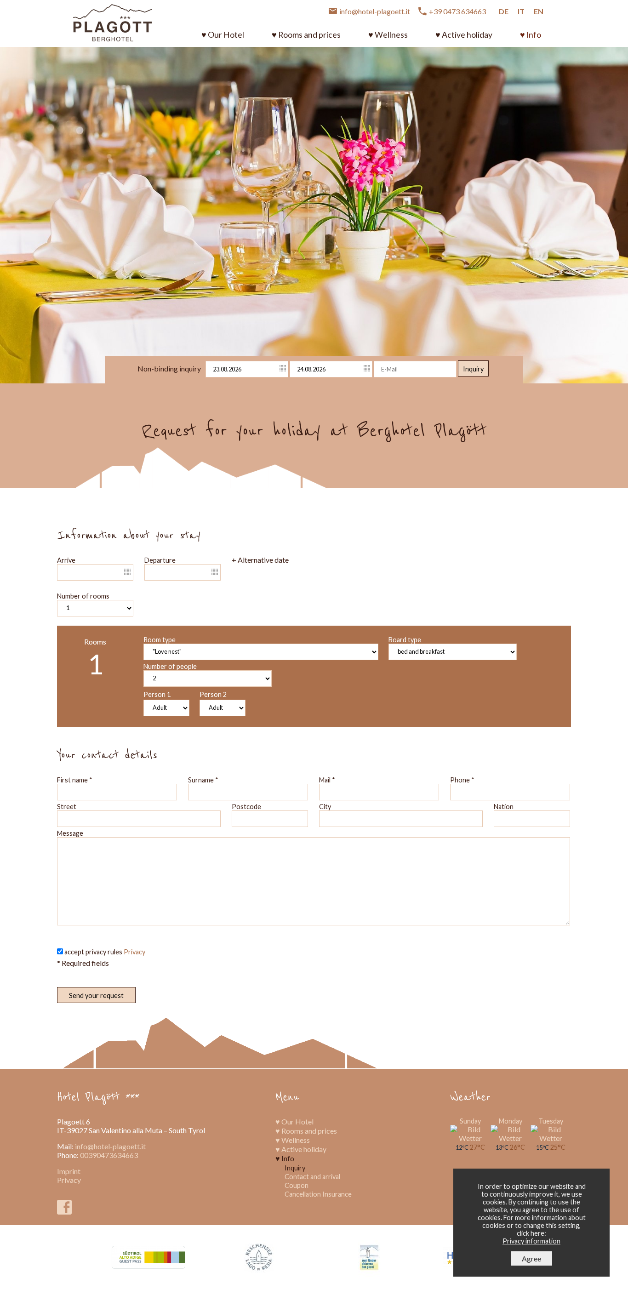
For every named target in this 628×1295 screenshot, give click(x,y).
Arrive (66, 560)
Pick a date (283, 368)
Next (615, 205)
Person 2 (213, 694)
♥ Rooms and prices (306, 35)
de (503, 11)
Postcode (246, 806)
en (538, 11)
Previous (13, 205)
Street (66, 806)
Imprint (68, 1171)
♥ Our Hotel (222, 35)
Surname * (203, 780)
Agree (531, 1258)
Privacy (134, 952)
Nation (504, 806)
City (325, 806)
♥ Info (530, 35)
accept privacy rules (104, 952)
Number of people (170, 666)
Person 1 (157, 694)
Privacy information (531, 1241)
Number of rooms (83, 596)
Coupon (296, 1185)
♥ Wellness (388, 35)
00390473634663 (109, 1155)
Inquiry (473, 369)
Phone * (462, 780)
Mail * (327, 780)
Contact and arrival (312, 1177)
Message (70, 833)
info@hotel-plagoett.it (110, 1146)
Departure (160, 560)
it (521, 11)
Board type (404, 640)
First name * (74, 780)
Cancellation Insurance (318, 1194)
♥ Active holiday (463, 35)
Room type (159, 640)
